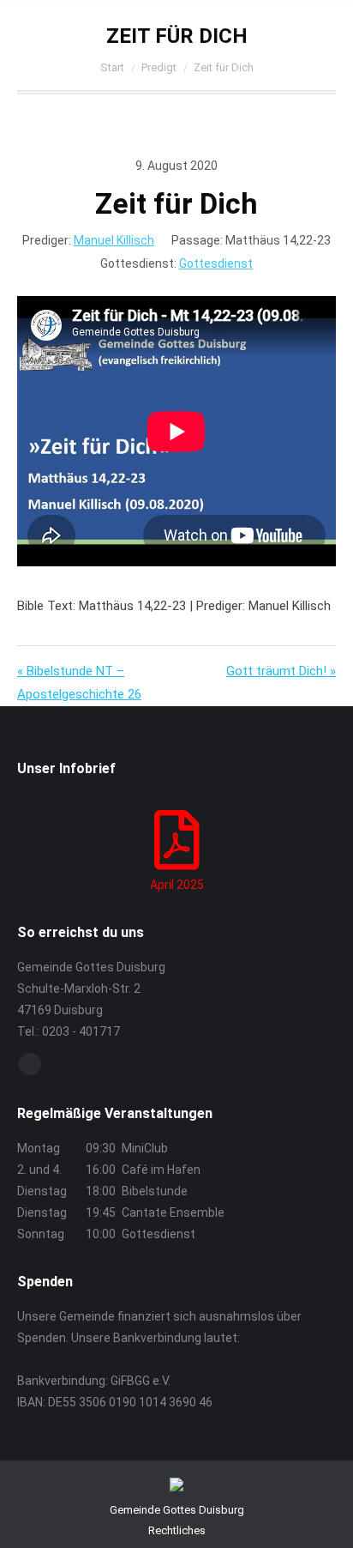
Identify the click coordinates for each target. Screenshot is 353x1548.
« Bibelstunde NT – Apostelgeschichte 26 (79, 682)
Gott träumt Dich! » (281, 671)
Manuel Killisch (114, 240)
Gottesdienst (216, 263)
